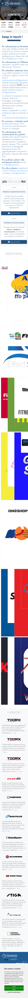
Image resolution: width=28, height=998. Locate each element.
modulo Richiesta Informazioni (15, 171)
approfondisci (15, 213)
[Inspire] (14, 797)
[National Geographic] (14, 933)
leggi (15, 733)
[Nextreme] (14, 914)
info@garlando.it (9, 92)
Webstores (16, 67)
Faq (3, 156)
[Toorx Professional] (14, 720)
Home (14, 12)
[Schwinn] (14, 857)
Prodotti (23, 137)
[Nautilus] (14, 816)
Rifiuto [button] (14, 989)
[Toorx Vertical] (14, 739)
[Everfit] (14, 778)
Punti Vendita (14, 51)
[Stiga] (14, 895)
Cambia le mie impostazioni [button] (14, 992)
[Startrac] (14, 876)
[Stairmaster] (14, 838)
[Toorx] (14, 758)
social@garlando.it (11, 165)
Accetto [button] (14, 986)
